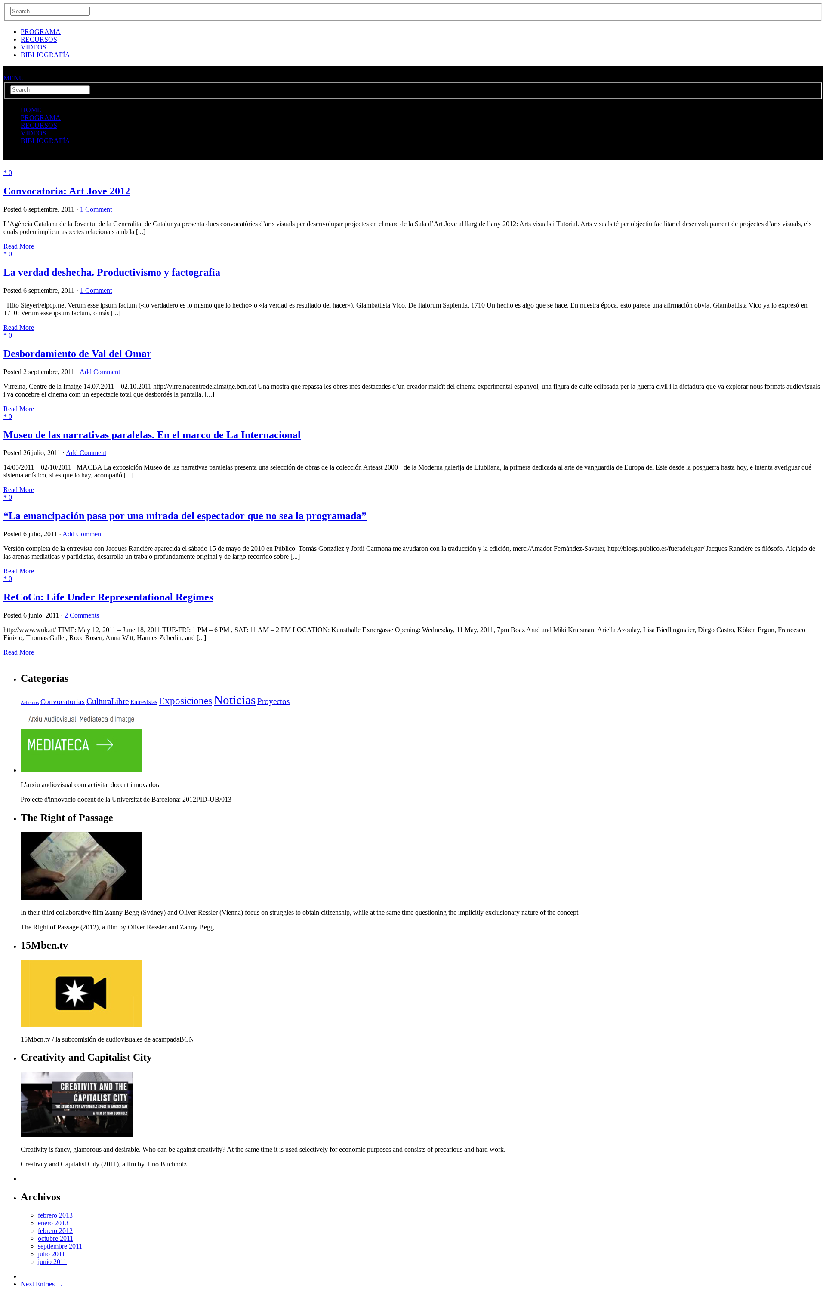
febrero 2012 (55, 1230)
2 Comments (82, 615)
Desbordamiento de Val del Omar (77, 353)
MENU (13, 78)
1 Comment (96, 209)
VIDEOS (33, 47)
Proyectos (273, 701)
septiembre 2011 (60, 1246)
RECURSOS (39, 39)
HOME (31, 110)
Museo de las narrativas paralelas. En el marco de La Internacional (152, 434)
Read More (18, 246)
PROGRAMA (41, 31)
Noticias (235, 700)
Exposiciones (185, 700)
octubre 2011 (55, 1238)
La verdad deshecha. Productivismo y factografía (111, 272)
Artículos (30, 702)
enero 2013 (53, 1223)
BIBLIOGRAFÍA (45, 54)
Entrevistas (143, 701)
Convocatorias (62, 702)
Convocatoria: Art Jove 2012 (66, 191)
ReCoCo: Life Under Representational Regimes (108, 597)
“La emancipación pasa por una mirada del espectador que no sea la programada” (185, 515)
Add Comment (100, 371)
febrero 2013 (55, 1215)
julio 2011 (51, 1254)
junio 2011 (52, 1261)
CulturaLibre (107, 701)
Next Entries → (42, 1284)
